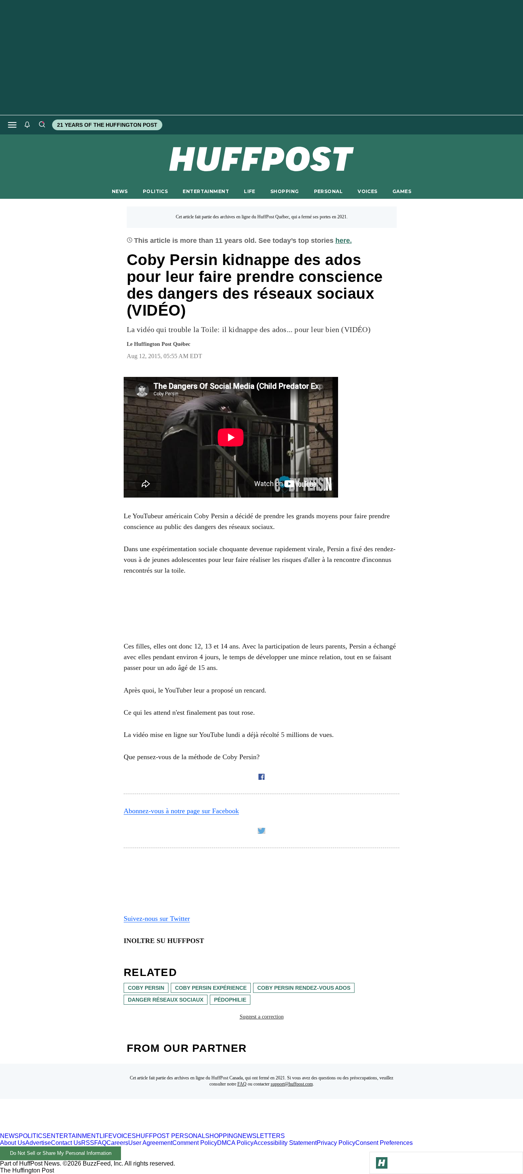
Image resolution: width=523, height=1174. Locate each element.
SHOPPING (284, 191)
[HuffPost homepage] (98, 1129)
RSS (87, 1143)
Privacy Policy (336, 1143)
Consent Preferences (384, 1143)
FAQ (242, 1084)
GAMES (401, 191)
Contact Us (66, 1143)
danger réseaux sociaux (165, 1000)
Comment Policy (194, 1143)
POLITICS (155, 191)
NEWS (120, 191)
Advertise (38, 1143)
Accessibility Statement (285, 1143)
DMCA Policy (235, 1143)
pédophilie (230, 1000)
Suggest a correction (262, 1017)
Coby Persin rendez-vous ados (303, 988)
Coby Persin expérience (211, 988)
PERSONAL (328, 191)
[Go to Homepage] (381, 1163)
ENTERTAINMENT (206, 191)
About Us (12, 1143)
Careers (117, 1143)
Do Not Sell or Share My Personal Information (60, 1153)
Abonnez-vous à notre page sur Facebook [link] (181, 811)
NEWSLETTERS (261, 1136)
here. (343, 240)
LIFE (249, 191)
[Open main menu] (12, 124)
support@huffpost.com (292, 1084)
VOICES (368, 191)
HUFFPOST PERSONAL (170, 1136)
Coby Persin (146, 988)
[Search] (42, 125)
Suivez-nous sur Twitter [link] (157, 918)
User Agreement (150, 1143)
